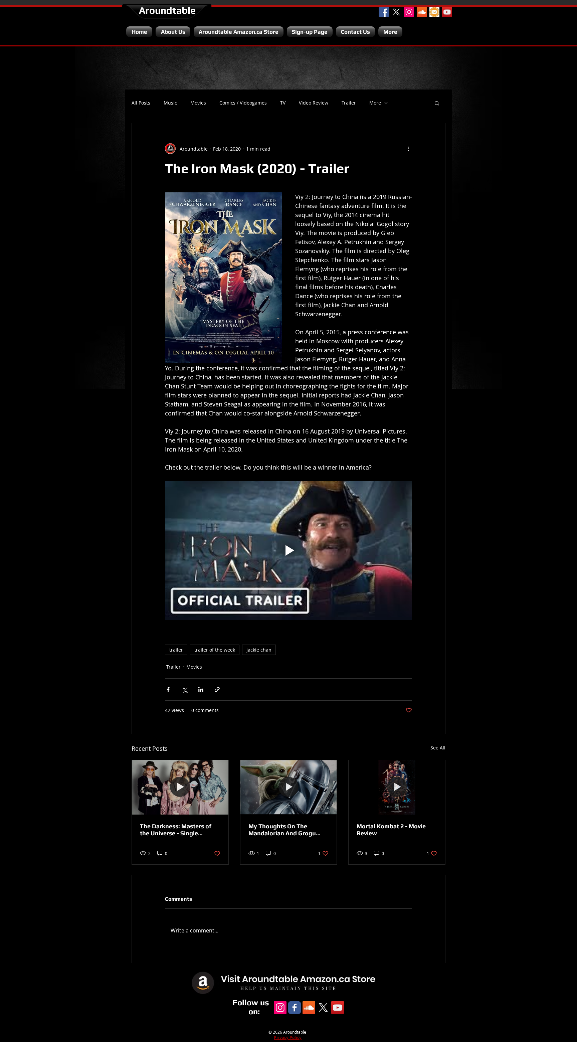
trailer (176, 650)
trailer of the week (214, 650)
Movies (198, 103)
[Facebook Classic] (294, 1007)
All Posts (141, 103)
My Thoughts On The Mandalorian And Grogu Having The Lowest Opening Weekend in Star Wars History (288, 830)
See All (437, 747)
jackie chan (258, 650)
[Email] (434, 12)
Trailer (349, 103)
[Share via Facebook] (168, 689)
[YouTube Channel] (447, 12)
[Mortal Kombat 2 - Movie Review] (397, 787)
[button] (437, 103)
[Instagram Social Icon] (409, 12)
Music (170, 103)
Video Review (313, 103)
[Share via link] (217, 689)
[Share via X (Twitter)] (184, 689)
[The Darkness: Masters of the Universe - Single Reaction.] (180, 787)
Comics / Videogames (243, 103)
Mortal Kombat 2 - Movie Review (391, 830)
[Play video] (288, 550)
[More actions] (408, 149)
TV (282, 103)
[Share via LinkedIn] (201, 689)
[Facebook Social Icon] (384, 12)
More (375, 103)
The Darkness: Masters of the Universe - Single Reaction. (175, 830)
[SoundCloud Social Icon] (422, 12)
